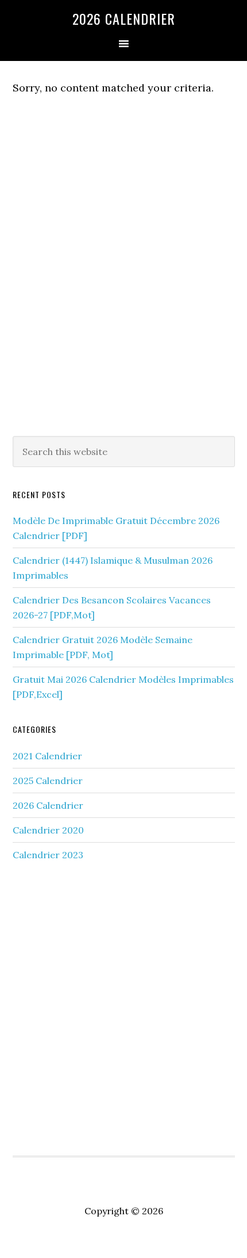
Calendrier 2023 (48, 855)
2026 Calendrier (123, 18)
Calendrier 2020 (48, 830)
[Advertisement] (123, 289)
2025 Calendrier (48, 780)
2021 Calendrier (47, 756)
